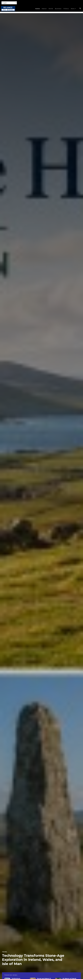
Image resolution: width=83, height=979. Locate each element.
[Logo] (8, 8)
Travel (4, 952)
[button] (80, 8)
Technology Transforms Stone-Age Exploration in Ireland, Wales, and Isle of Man (33, 959)
